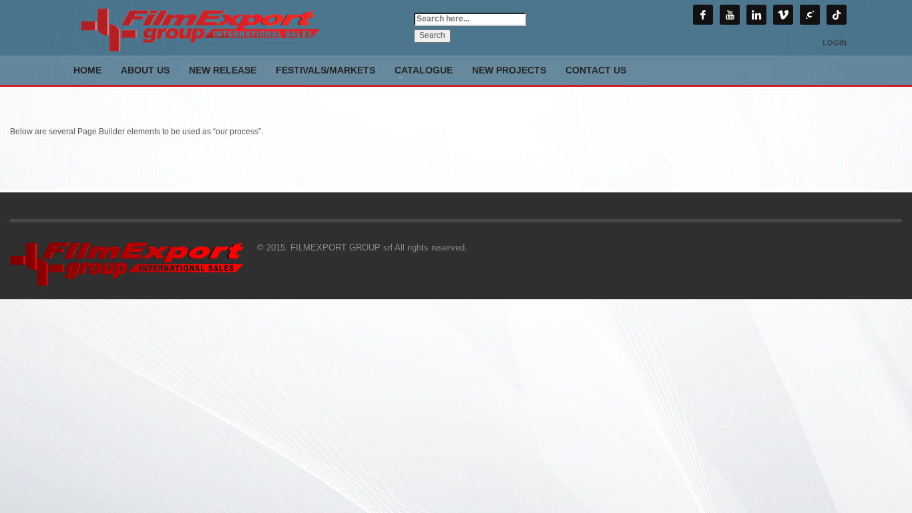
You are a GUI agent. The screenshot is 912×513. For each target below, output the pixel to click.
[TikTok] (837, 15)
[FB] (703, 15)
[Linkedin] (756, 15)
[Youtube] (730, 15)
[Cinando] (810, 15)
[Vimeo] (783, 15)
